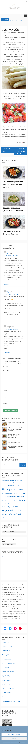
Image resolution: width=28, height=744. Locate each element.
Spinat (6, 506)
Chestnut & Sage (7, 646)
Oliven (3, 500)
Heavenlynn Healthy (8, 671)
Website (5, 403)
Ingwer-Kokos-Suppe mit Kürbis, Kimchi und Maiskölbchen (15, 441)
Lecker (22, 493)
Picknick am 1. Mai (7, 150)
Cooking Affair (6, 655)
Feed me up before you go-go (10, 663)
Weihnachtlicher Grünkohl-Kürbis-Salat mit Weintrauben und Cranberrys (16, 429)
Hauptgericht (9, 489)
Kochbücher (9, 493)
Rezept (22, 500)
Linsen (3, 496)
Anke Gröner (5, 642)
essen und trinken (13, 483)
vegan (19, 506)
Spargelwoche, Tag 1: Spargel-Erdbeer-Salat (21, 151)
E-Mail (5, 397)
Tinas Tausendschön (8, 688)
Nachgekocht (19, 496)
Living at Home (9, 496)
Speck (3, 506)
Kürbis (18, 493)
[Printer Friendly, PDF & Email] (21, 142)
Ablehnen (14, 738)
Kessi (7, 253)
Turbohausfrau (6, 693)
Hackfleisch (18, 485)
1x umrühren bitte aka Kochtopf (11, 701)
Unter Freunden (6, 697)
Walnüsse (20, 510)
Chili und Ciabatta (7, 650)
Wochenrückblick (15, 514)
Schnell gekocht (12, 504)
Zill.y (7, 292)
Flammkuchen (5, 485)
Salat (7, 504)
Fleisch (10, 486)
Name (5, 390)
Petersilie (12, 500)
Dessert (17, 480)
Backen (7, 480)
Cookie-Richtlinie (6, 742)
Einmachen (5, 483)
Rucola (3, 504)
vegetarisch (7, 510)
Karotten (21, 489)
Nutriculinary (6, 684)
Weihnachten (5, 514)
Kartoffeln (4, 493)
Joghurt (17, 489)
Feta (19, 483)
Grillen (14, 485)
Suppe (9, 506)
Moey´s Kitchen (6, 680)
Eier (21, 480)
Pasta (7, 500)
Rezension (16, 500)
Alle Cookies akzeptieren (14, 734)
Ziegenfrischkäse (5, 517)
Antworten (7, 284)
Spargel (23, 504)
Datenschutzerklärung (15, 742)
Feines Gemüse (6, 659)
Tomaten (14, 507)
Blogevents (12, 480)
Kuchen (14, 493)
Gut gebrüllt (5, 667)
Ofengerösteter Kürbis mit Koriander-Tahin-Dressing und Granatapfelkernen (15, 436)
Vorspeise (16, 510)
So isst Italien (19, 504)
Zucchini (11, 517)
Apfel (3, 480)
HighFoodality (6, 676)
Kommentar (6, 370)
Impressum (23, 742)
